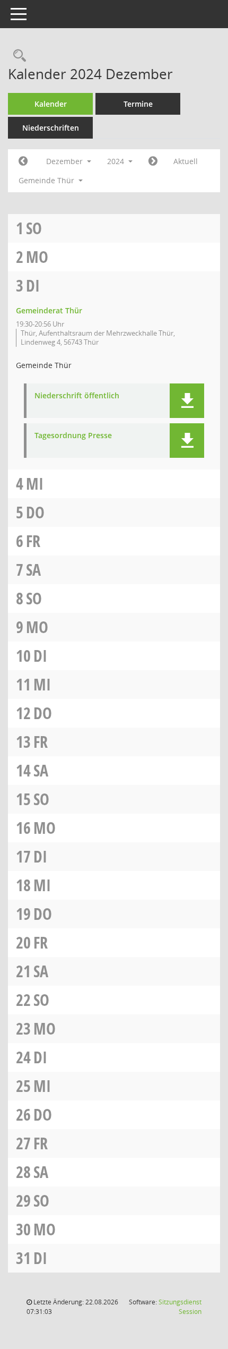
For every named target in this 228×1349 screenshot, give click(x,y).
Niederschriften (50, 128)
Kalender (50, 104)
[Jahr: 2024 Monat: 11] (23, 161)
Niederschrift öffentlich (76, 395)
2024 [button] (116, 161)
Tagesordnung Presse (73, 435)
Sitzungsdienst (180, 1306)
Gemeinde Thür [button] (47, 180)
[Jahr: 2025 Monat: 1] (153, 161)
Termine (138, 104)
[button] (187, 400)
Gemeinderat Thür (49, 310)
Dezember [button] (65, 161)
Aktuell (185, 161)
